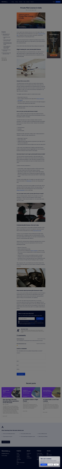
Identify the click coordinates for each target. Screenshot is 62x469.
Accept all (44, 464)
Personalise (50, 464)
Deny (56, 464)
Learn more (42, 461)
